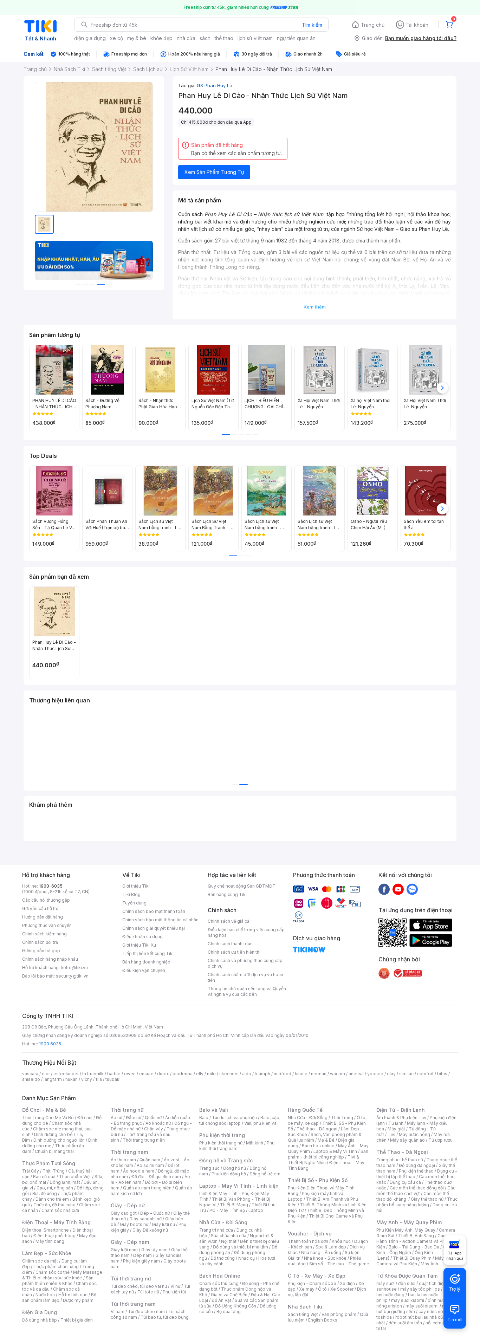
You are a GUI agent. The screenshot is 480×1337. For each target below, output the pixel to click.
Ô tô (322, 1289)
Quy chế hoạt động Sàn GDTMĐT (241, 886)
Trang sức (209, 1168)
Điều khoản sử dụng (142, 936)
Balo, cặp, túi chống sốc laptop (239, 1120)
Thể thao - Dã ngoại (317, 1128)
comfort (425, 1073)
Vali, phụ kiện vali (261, 1123)
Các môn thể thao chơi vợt (415, 1190)
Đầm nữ (133, 1117)
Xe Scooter (341, 1289)
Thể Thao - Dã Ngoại (402, 1152)
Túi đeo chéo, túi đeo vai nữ (139, 1286)
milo (211, 1073)
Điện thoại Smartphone (45, 1230)
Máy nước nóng (414, 1134)
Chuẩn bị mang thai (54, 1151)
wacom (337, 1073)
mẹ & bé (136, 38)
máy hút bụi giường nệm (413, 1308)
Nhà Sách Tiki (305, 1307)
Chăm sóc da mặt (40, 1261)
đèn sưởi (406, 1283)
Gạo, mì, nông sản (55, 1187)
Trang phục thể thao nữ (399, 1159)
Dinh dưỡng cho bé (53, 1134)
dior (46, 1073)
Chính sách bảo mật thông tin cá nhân (160, 919)
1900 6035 (50, 1043)
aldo (246, 1073)
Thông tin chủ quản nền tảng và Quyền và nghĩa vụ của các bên (247, 991)
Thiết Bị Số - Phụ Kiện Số (318, 1180)
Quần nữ (153, 1117)
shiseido (31, 1079)
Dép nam (142, 1255)
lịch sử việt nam (255, 38)
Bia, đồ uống (44, 1193)
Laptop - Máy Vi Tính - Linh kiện (239, 1186)
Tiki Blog (131, 894)
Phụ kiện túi (174, 1291)
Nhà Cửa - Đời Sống (223, 1222)
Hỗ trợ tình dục (72, 1294)
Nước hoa (45, 1294)
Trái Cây (30, 1171)
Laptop (255, 1210)
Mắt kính (254, 1142)
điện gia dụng (90, 38)
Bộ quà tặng (228, 1311)
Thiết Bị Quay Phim (412, 1258)
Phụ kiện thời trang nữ (220, 1142)
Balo (203, 1117)
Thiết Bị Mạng (234, 1204)
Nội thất (228, 1241)
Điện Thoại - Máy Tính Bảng (56, 1222)
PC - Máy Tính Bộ (227, 1210)
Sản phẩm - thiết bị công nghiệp (328, 1154)
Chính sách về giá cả (228, 921)
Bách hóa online (318, 1145)
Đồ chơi (84, 1117)
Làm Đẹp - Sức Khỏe (46, 1253)
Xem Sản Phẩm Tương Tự (214, 172)
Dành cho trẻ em (52, 1199)
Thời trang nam (129, 1152)
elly (199, 1073)
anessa (356, 1073)
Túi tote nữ (148, 1291)
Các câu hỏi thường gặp (46, 900)
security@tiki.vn (72, 976)
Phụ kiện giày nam (141, 1261)
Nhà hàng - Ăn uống (321, 1252)
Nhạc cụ (246, 1258)
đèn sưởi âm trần (405, 1322)
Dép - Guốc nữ (155, 1213)
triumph (262, 1073)
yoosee (375, 1073)
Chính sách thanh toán (230, 943)
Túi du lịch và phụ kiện (234, 1117)
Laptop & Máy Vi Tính (335, 1151)
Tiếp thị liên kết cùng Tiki (148, 953)
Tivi (391, 1134)
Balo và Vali (213, 1110)
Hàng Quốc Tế (305, 1110)
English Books (322, 1320)
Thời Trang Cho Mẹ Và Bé (48, 1117)
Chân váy (153, 1128)
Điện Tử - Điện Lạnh (400, 1110)
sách (205, 38)
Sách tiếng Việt (303, 1314)
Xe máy (306, 1289)
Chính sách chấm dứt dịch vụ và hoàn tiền (245, 977)
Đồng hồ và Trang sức (226, 1160)
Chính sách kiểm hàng (44, 933)
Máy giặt (396, 1128)
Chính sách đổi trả (40, 942)
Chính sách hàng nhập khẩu (50, 959)
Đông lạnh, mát (65, 1182)
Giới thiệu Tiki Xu (139, 945)
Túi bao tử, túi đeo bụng (165, 1317)
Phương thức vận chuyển (47, 925)
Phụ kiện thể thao (416, 1171)
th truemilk (93, 1073)
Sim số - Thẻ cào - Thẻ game (339, 1263)
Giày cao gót (124, 1213)
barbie (114, 1073)
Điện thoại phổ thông (54, 1235)
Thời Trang (342, 1117)
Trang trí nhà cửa (216, 1230)
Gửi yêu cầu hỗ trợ (40, 908)
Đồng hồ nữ (234, 1168)
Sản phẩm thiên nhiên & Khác (57, 1280)
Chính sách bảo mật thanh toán (153, 911)
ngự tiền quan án (296, 38)
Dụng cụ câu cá (405, 1182)
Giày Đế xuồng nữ (150, 1230)
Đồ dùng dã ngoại (417, 1165)
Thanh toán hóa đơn (308, 1241)
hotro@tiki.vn (74, 967)
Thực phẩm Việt (75, 1176)
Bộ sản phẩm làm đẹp (59, 1297)
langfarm (53, 1079)
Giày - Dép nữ (128, 1205)
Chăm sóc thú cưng (219, 1283)
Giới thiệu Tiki (136, 886)
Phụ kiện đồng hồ (229, 1173)
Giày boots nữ (134, 1224)
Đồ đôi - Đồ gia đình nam (156, 1176)
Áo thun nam (123, 1159)
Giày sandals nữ (145, 1218)
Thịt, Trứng (54, 1171)
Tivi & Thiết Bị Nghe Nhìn (323, 1159)
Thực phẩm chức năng (56, 1266)
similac (406, 1073)
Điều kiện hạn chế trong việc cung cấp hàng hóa (246, 932)
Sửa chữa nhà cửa (228, 1235)
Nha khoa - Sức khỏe (325, 1258)
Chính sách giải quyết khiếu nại (153, 928)
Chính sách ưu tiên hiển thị (234, 952)
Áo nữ (116, 1117)
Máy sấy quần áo (407, 1140)
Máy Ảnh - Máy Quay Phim (409, 1222)
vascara (30, 1073)
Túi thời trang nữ (131, 1278)
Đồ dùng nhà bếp (39, 1320)
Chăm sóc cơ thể (52, 1272)
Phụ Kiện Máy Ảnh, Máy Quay (405, 1230)
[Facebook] (384, 889)
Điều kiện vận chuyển (143, 970)
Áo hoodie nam (138, 1171)
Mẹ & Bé (326, 1140)
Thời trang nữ (127, 1110)
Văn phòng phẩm (339, 1314)
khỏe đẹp (161, 38)
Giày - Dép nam (130, 1242)
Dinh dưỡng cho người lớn (59, 1140)
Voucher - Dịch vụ (309, 1234)
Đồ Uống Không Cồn (235, 1306)
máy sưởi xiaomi (422, 1306)
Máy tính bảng (49, 1241)
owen (130, 1073)
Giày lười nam (124, 1249)
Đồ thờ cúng (222, 1258)
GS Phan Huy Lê (214, 85)
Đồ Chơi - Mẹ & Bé (44, 1110)
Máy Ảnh (429, 1263)
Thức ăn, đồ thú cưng (54, 1204)
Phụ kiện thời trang (222, 1135)
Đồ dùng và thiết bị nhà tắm (240, 1247)
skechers (229, 1073)
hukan (71, 1079)
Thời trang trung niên (144, 1140)
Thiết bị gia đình (76, 1320)
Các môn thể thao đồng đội (417, 1187)
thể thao (224, 38)
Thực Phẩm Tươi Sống (48, 1163)
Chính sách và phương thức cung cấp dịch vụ (245, 963)
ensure (146, 1073)
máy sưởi (385, 1283)
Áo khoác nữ (158, 1123)
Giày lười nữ (163, 1224)
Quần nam (150, 1159)
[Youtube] (398, 889)
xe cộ (116, 38)
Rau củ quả (44, 1176)
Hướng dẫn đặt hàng (42, 917)
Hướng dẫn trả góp (41, 950)
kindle (301, 1073)
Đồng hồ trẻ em (264, 1173)
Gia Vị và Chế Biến (229, 1294)
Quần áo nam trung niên (147, 1187)
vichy (86, 1079)
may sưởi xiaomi (407, 1300)
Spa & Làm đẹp (331, 1247)
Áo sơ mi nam (150, 1165)
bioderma (183, 1073)
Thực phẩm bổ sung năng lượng (417, 1201)
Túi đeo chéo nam (146, 1311)
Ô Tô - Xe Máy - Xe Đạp (316, 1276)
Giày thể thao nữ (427, 1199)
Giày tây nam (154, 1249)
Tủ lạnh (395, 1123)
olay (391, 1073)
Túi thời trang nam (133, 1304)
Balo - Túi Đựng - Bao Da (414, 1247)
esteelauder (66, 1073)
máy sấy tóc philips (420, 1289)
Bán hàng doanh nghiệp (146, 962)
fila (99, 1079)
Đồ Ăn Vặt (221, 1300)
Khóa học (341, 1241)
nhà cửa (186, 38)
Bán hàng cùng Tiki (227, 894)
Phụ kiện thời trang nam (236, 1145)
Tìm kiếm (312, 25)
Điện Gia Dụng (39, 1312)
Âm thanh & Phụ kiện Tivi (401, 1117)
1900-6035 (51, 886)
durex (163, 1073)
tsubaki (113, 1079)
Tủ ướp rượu (440, 1140)
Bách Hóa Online (219, 1276)
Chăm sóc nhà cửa (60, 1210)
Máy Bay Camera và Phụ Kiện (414, 1260)
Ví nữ (175, 1286)
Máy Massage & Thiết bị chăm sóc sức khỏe (62, 1275)
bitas (442, 1073)
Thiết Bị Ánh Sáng (416, 1235)
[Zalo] (412, 889)
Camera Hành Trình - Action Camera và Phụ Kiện (415, 1241)
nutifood (282, 1073)
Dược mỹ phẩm (78, 1300)
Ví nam (117, 1311)
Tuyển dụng (134, 903)
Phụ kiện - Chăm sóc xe (312, 1283)
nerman (318, 1073)
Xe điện (347, 1283)
